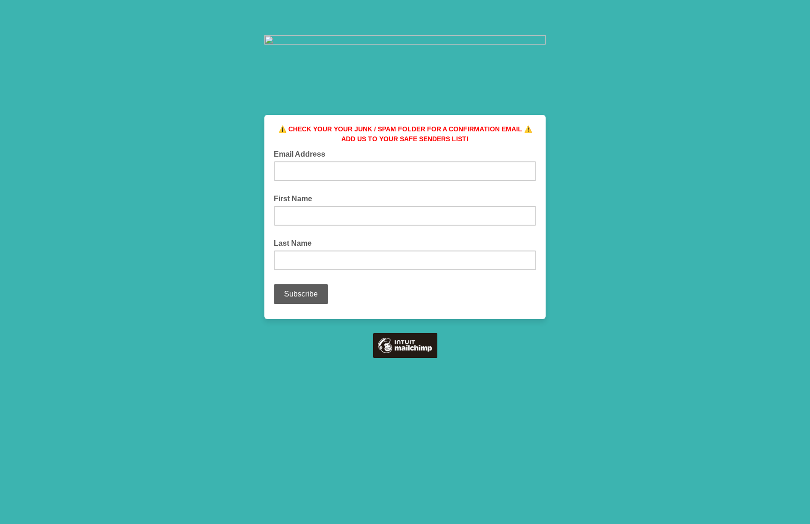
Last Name (293, 243)
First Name (293, 199)
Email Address (302, 153)
